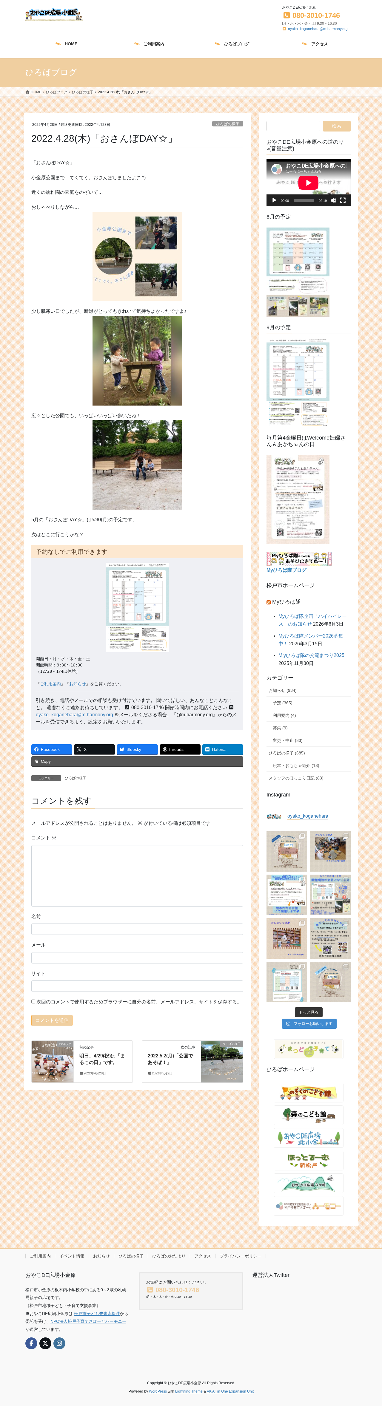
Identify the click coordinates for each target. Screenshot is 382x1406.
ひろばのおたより (169, 1256)
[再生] (274, 200)
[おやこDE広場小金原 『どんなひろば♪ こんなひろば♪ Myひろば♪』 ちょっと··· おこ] (287, 938)
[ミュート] (333, 200)
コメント (43, 837)
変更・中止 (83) (288, 740)
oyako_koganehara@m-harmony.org (318, 29)
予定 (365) (282, 702)
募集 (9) (280, 728)
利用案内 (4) (284, 715)
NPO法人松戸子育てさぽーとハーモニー (88, 1321)
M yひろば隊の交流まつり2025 (311, 655)
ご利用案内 (50, 683)
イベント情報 (71, 1256)
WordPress (158, 1391)
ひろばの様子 (227, 124)
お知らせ (77, 683)
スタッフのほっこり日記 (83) (296, 778)
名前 (36, 916)
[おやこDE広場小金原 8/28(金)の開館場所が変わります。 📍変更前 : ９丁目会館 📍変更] (330, 895)
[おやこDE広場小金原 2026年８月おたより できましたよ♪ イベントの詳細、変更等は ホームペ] (287, 982)
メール (38, 944)
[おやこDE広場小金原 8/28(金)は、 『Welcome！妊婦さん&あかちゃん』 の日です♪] (287, 895)
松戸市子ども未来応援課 (97, 1313)
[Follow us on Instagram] (59, 1343)
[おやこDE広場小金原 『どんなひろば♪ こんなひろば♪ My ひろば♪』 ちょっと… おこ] (330, 851)
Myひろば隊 (286, 602)
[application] (309, 182)
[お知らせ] (52, 1056)
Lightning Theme (189, 1391)
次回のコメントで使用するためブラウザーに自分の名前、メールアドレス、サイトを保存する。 (139, 1001)
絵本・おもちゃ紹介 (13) (296, 765)
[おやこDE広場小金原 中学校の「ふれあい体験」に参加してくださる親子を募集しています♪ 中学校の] (330, 938)
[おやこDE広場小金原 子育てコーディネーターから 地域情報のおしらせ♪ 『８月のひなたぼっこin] (330, 982)
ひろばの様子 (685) (287, 753)
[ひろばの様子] (222, 1061)
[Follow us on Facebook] (31, 1343)
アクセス (202, 1256)
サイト (38, 973)
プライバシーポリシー (240, 1256)
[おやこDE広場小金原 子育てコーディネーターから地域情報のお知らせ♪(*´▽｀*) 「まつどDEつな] (287, 851)
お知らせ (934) (283, 690)
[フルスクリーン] (343, 200)
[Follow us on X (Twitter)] (45, 1343)
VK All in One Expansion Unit (230, 1391)
